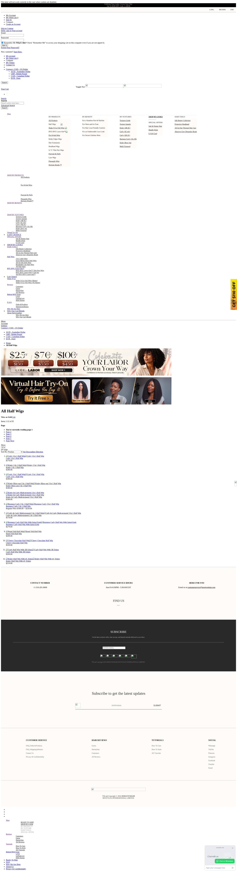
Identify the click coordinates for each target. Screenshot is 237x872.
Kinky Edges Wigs (55, 139)
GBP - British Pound (19, 74)
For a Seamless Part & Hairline (93, 120)
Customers (95, 753)
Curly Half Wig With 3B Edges (18, 552)
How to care (156, 746)
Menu (3, 321)
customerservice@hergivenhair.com (201, 587)
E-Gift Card (153, 134)
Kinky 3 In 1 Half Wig (15, 467)
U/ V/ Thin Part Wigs (56, 150)
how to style (21, 848)
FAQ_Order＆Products (34, 746)
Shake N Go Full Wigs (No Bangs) (28, 283)
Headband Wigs (54, 146)
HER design (20, 300)
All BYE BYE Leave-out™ (26, 274)
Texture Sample (21, 219)
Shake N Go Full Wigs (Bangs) (27, 281)
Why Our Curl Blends (23, 317)
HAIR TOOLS (26, 830)
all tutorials (20, 850)
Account (4, 323)
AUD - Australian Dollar (20, 71)
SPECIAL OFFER (27, 832)
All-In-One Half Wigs (23, 263)
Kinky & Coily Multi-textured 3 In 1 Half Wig (24, 497)
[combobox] (12, 103)
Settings (4, 326)
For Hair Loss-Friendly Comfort (93, 128)
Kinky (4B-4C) (125, 128)
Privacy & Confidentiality (35, 757)
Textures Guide (125, 120)
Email (210, 768)
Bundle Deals (153, 130)
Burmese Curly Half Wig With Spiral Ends (22, 524)
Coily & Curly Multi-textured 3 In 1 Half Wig (23, 515)
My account (10, 56)
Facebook (211, 761)
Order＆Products (22, 304)
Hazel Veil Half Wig (14, 534)
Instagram (211, 757)
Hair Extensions (54, 143)
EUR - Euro (15, 78)
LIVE (18, 296)
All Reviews (96, 757)
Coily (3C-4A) (125, 132)
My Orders (10, 63)
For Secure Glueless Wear (91, 135)
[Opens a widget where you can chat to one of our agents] (220, 858)
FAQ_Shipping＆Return (34, 749)
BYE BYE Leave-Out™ (57, 132)
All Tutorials (156, 753)
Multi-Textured (125, 146)
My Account (11, 15)
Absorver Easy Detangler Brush (186, 132)
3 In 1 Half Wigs (22, 259)
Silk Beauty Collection (182, 120)
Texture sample (125, 124)
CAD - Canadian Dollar (20, 76)
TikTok (211, 749)
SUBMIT (157, 705)
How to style (156, 749)
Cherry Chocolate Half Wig (16, 543)
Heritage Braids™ (27, 201)
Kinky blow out (125, 143)
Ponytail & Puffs (54, 154)
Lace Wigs (52, 158)
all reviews (20, 842)
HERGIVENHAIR (128, 796)
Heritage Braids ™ (55, 165)
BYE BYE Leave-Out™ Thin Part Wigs (30, 270)
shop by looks (156, 117)
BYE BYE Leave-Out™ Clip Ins (27, 272)
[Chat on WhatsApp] (225, 861)
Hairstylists (20, 290)
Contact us (30, 753)
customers (19, 287)
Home (8, 343)
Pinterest (211, 753)
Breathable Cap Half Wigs (25, 265)
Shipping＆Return (22, 307)
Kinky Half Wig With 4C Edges (18, 561)
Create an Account (13, 24)
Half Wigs (52, 124)
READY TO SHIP (27, 822)
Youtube (211, 764)
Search (4, 83)
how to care (20, 846)
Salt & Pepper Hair (155, 126)
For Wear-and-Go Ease (90, 124)
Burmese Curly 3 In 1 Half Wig (18, 506)
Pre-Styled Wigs (54, 135)
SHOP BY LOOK (27, 824)
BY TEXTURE (26, 828)
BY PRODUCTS (26, 826)
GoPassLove (20, 298)
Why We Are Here (22, 315)
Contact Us (10, 65)
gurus (18, 289)
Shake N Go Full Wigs (56, 128)
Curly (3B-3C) (125, 135)
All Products (53, 120)
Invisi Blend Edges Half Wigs (26, 261)
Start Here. (18, 52)
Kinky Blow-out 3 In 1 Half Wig (18, 486)
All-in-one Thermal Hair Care (185, 128)
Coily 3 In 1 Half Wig (14, 458)
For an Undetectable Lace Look (93, 132)
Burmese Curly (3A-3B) (128, 139)
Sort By (4, 452)
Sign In (9, 20)
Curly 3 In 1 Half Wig (14, 477)
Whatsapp (211, 746)
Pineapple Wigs (54, 161)
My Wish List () (12, 18)
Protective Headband (182, 124)
